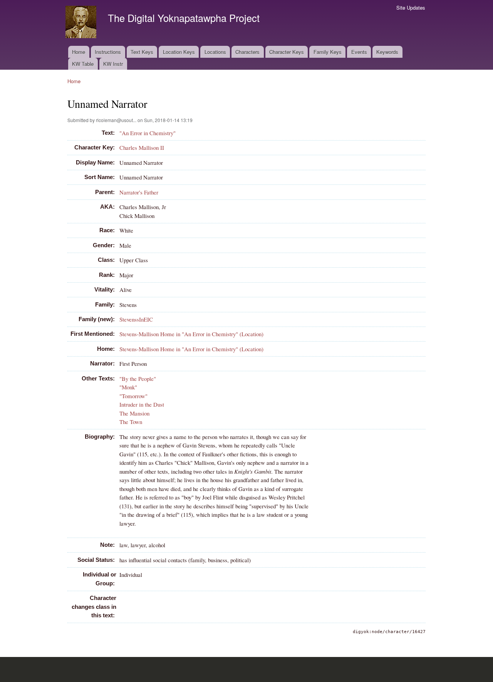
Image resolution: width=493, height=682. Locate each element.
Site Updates (410, 7)
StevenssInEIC (136, 319)
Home (78, 51)
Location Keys (179, 51)
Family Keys (328, 51)
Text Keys (142, 51)
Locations (215, 51)
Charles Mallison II (141, 147)
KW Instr (113, 63)
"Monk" (128, 387)
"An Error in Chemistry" (147, 133)
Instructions (108, 51)
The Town (130, 422)
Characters (247, 51)
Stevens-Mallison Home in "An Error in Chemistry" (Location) (191, 334)
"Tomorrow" (133, 396)
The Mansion (134, 413)
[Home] (82, 23)
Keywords (387, 51)
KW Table (83, 63)
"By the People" (137, 378)
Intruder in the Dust (141, 404)
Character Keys (286, 51)
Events (359, 51)
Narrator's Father (138, 192)
